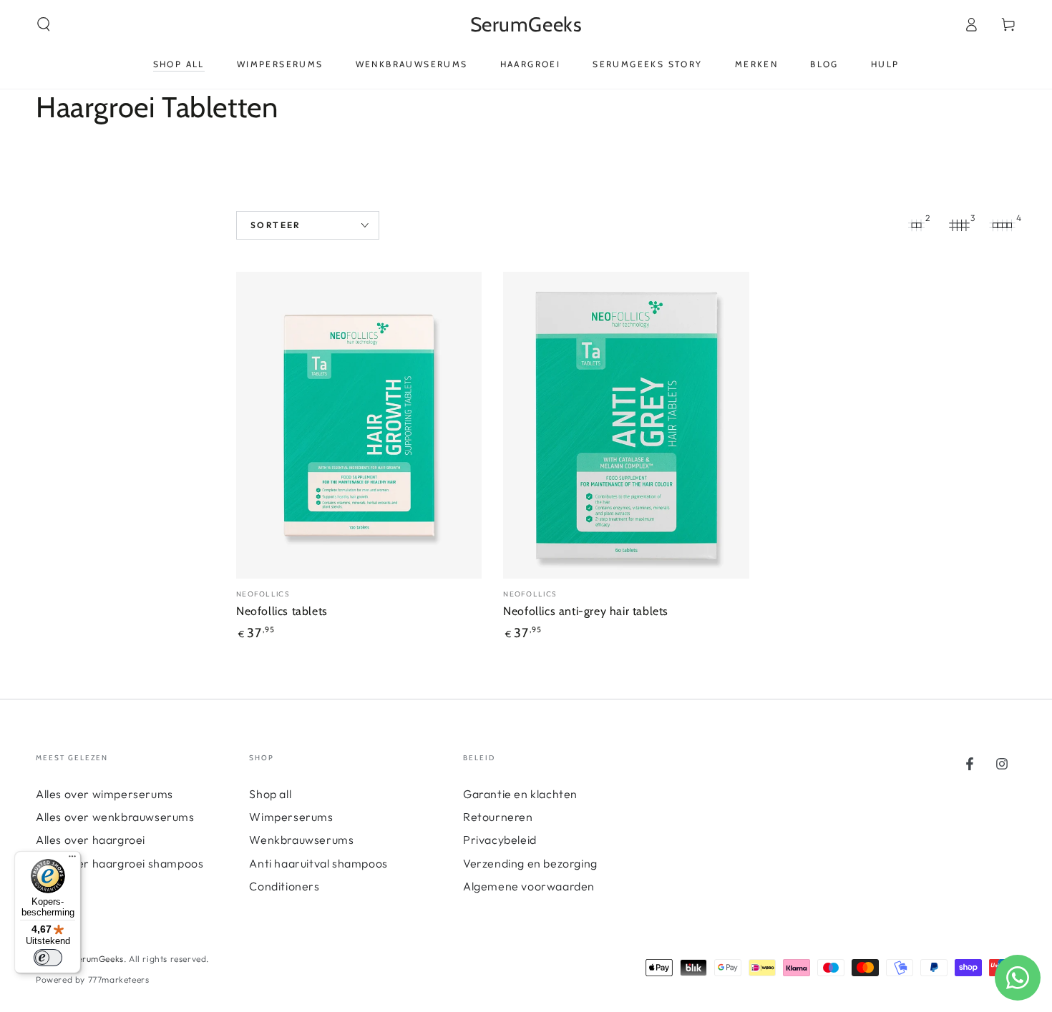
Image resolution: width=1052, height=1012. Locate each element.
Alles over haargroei (90, 839)
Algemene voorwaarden (529, 886)
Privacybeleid (500, 839)
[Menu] (72, 859)
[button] (43, 24)
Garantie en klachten (520, 794)
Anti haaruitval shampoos (318, 863)
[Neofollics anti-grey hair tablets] (626, 425)
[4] (1002, 225)
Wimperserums (291, 817)
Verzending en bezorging (530, 863)
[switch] (48, 957)
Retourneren (498, 817)
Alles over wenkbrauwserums (115, 817)
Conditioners (284, 886)
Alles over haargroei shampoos (119, 863)
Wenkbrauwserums (301, 839)
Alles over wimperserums (104, 794)
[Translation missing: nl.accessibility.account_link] (971, 24)
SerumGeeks (98, 958)
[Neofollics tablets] (359, 425)
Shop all (270, 794)
